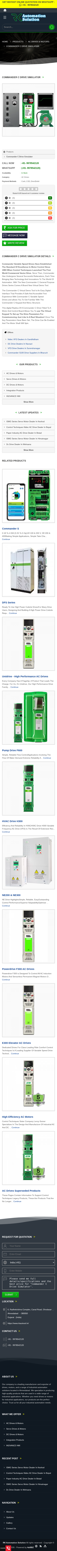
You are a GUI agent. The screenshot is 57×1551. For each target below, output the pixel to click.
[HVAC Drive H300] (28, 788)
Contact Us (11, 1528)
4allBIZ (30, 1547)
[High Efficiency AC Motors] (28, 1084)
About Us (10, 1512)
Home (5, 42)
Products (18, 42)
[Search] (52, 27)
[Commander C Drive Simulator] (28, 110)
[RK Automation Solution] (28, 17)
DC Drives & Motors (15, 385)
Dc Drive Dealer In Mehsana (18, 444)
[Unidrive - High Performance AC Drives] (28, 643)
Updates (10, 1517)
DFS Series (8, 602)
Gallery (9, 1523)
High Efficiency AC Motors (17, 1116)
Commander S (10, 528)
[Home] (5, 10)
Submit (9, 1294)
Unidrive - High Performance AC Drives (25, 676)
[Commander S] (28, 496)
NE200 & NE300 (11, 895)
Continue (6, 539)
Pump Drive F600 (12, 750)
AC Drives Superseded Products (21, 1190)
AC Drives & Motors (38, 42)
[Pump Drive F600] (28, 717)
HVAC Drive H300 (12, 821)
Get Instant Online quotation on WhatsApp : (28, 3)
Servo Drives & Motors (16, 379)
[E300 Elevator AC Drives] (28, 1010)
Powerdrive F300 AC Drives (18, 969)
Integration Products (15, 390)
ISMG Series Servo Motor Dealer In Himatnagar (27, 438)
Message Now (16, 235)
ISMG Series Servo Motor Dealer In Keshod (25, 421)
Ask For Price (16, 228)
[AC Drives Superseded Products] (28, 1158)
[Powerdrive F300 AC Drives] (28, 936)
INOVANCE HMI (13, 396)
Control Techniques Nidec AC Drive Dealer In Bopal (28, 427)
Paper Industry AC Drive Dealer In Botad (24, 433)
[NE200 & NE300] (28, 862)
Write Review (16, 243)
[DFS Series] (28, 569)
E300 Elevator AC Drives (16, 1043)
